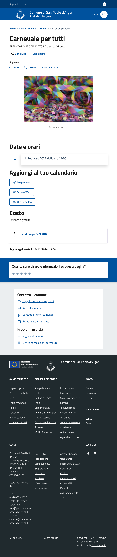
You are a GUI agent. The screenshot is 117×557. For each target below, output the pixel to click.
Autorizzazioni (67, 432)
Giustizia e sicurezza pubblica (70, 400)
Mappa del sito (50, 538)
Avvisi (89, 398)
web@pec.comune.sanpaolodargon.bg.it (20, 510)
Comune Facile (98, 545)
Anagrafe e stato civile (43, 390)
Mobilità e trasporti (44, 432)
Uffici (11, 398)
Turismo (39, 427)
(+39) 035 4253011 (19, 497)
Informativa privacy (70, 463)
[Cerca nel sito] (104, 14)
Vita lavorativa (42, 407)
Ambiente (65, 417)
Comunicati (91, 393)
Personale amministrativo (17, 415)
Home (12, 28)
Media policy (15, 538)
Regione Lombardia (18, 4)
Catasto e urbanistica (45, 422)
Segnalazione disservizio (41, 471)
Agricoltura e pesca (70, 437)
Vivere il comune (27, 28)
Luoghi (89, 418)
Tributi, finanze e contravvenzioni (68, 410)
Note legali (65, 468)
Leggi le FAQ (41, 454)
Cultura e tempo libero (43, 400)
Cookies (64, 473)
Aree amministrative (19, 393)
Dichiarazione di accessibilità (68, 480)
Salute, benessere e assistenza (70, 425)
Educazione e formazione (67, 390)
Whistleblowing (43, 488)
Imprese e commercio (45, 412)
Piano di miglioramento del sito (69, 493)
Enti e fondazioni (17, 403)
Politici (12, 407)
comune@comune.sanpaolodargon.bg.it (20, 521)
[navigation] (3, 14)
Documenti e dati (18, 422)
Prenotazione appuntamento (42, 461)
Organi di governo (18, 388)
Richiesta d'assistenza (41, 480)
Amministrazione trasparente (68, 456)
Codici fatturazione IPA (18, 484)
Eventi (43, 28)
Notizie (89, 388)
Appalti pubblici (42, 417)
